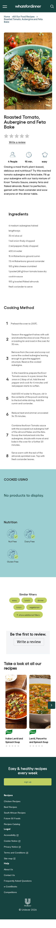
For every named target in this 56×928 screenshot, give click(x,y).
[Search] (52, 6)
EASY (14, 600)
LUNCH (27, 600)
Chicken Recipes (12, 801)
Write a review (29, 641)
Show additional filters (29, 615)
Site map (8, 858)
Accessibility (10, 835)
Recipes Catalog (12, 824)
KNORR (19, 607)
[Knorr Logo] (16, 732)
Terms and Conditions (14, 852)
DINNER (41, 600)
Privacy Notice (11, 847)
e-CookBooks (10, 886)
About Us (8, 869)
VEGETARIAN (34, 607)
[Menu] (4, 6)
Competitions (10, 892)
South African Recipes (15, 812)
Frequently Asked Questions (18, 881)
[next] (51, 705)
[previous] (4, 705)
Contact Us (9, 875)
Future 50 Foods (12, 818)
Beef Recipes (10, 807)
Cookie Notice (11, 841)
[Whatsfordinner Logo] (28, 6)
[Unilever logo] (27, 901)
